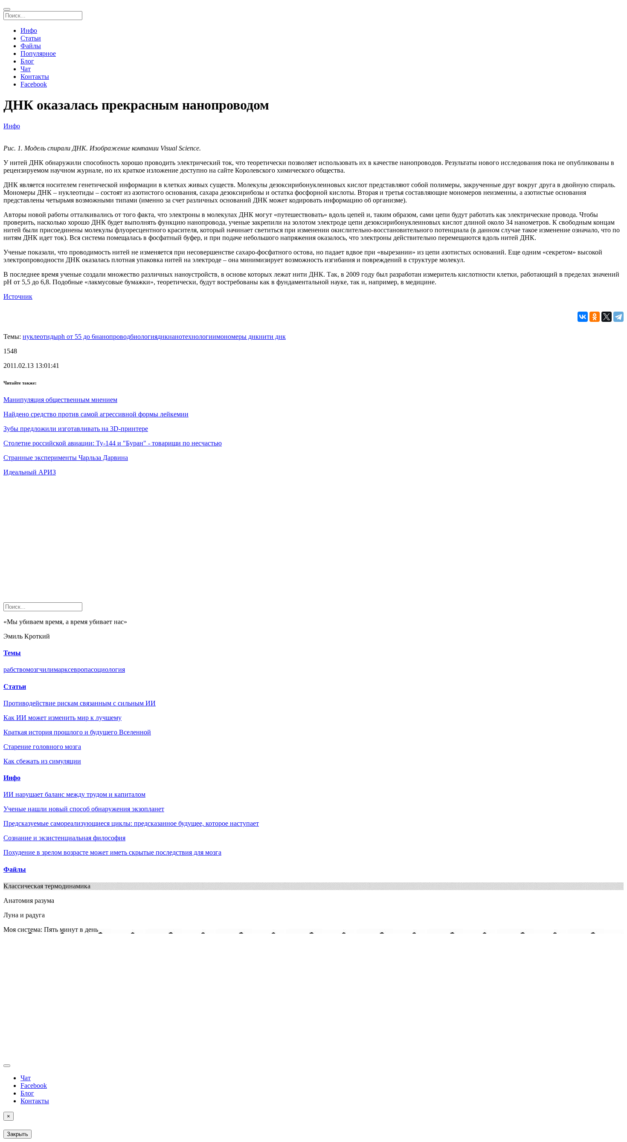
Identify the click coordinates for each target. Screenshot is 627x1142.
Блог (27, 61)
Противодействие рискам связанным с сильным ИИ (79, 703)
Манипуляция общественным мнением (60, 399)
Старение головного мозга (42, 746)
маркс (62, 669)
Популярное (38, 53)
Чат (25, 68)
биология (143, 336)
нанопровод (112, 336)
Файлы (30, 45)
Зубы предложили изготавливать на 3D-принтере (75, 428)
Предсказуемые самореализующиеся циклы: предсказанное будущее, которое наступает (131, 823)
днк (162, 336)
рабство (14, 669)
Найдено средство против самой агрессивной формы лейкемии (96, 414)
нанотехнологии (192, 336)
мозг (32, 669)
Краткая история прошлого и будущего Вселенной (77, 732)
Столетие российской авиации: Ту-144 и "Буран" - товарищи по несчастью (112, 443)
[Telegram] (618, 317)
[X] (606, 317)
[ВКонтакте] (583, 317)
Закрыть (17, 1134)
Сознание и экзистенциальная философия (64, 837)
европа (81, 669)
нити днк (272, 336)
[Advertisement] (259, 542)
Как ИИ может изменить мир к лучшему (62, 717)
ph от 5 (68, 336)
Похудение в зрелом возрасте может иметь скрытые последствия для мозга (112, 852)
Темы (12, 652)
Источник (17, 296)
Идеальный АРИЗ (29, 472)
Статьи (30, 38)
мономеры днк (237, 336)
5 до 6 (86, 336)
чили (46, 669)
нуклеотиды (40, 336)
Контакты (34, 76)
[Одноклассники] (594, 317)
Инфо (28, 30)
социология (108, 669)
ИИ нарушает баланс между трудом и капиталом (74, 794)
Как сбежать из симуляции (42, 761)
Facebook (33, 84)
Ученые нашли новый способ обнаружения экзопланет (83, 808)
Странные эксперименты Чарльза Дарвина (65, 457)
